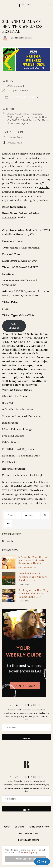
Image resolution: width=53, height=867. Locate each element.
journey (6, 196)
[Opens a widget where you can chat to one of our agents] (42, 862)
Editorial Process (28, 833)
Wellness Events (15, 137)
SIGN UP (26, 738)
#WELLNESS (14, 143)
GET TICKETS (14, 326)
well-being (36, 154)
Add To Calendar (22, 97)
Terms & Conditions (38, 827)
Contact (19, 827)
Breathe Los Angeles (23, 38)
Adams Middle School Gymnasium (24, 114)
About (7, 827)
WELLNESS (9, 217)
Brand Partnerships (28, 840)
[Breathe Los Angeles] (27, 5)
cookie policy (30, 852)
